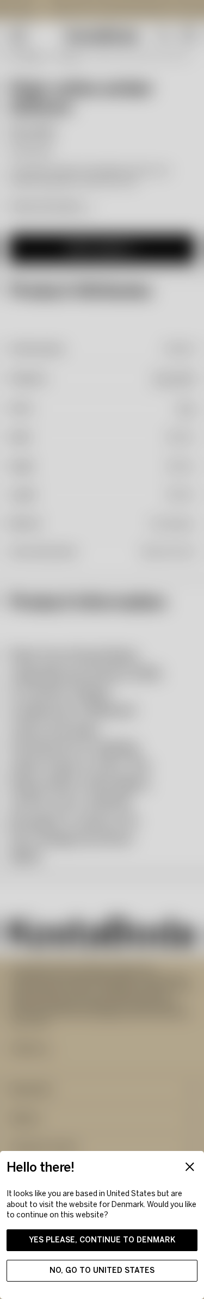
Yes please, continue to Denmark (102, 1240)
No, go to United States (102, 1270)
